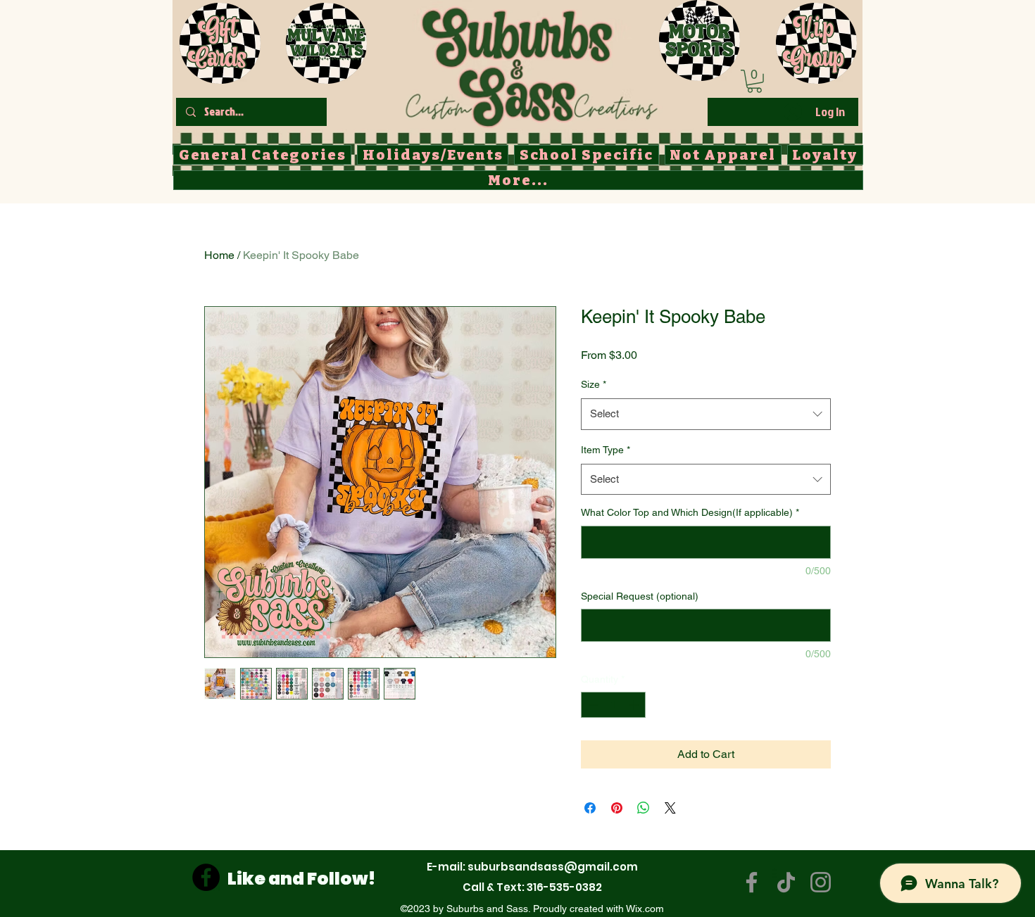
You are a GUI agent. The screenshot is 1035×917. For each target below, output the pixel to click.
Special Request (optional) (639, 596)
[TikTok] (786, 882)
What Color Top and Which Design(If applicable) (690, 512)
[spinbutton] (613, 705)
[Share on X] (670, 807)
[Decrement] (592, 705)
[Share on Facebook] (590, 807)
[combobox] (706, 413)
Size (593, 384)
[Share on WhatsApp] (643, 807)
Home (219, 255)
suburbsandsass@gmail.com (553, 866)
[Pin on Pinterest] (616, 807)
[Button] (531, 64)
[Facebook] (206, 877)
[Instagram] (820, 882)
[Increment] (635, 705)
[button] (754, 81)
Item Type (605, 449)
